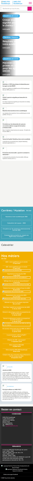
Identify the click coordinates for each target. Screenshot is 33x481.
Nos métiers (10, 256)
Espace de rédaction (18, 471)
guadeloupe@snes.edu (12, 426)
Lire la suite (6, 29)
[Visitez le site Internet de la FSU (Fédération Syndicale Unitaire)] (16, 469)
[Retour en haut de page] (29, 477)
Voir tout (28, 211)
